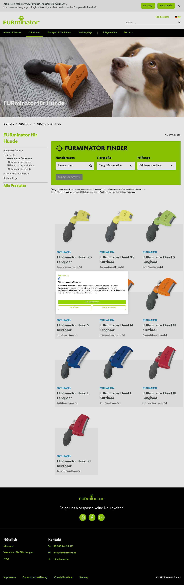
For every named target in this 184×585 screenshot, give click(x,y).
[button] (63, 276)
